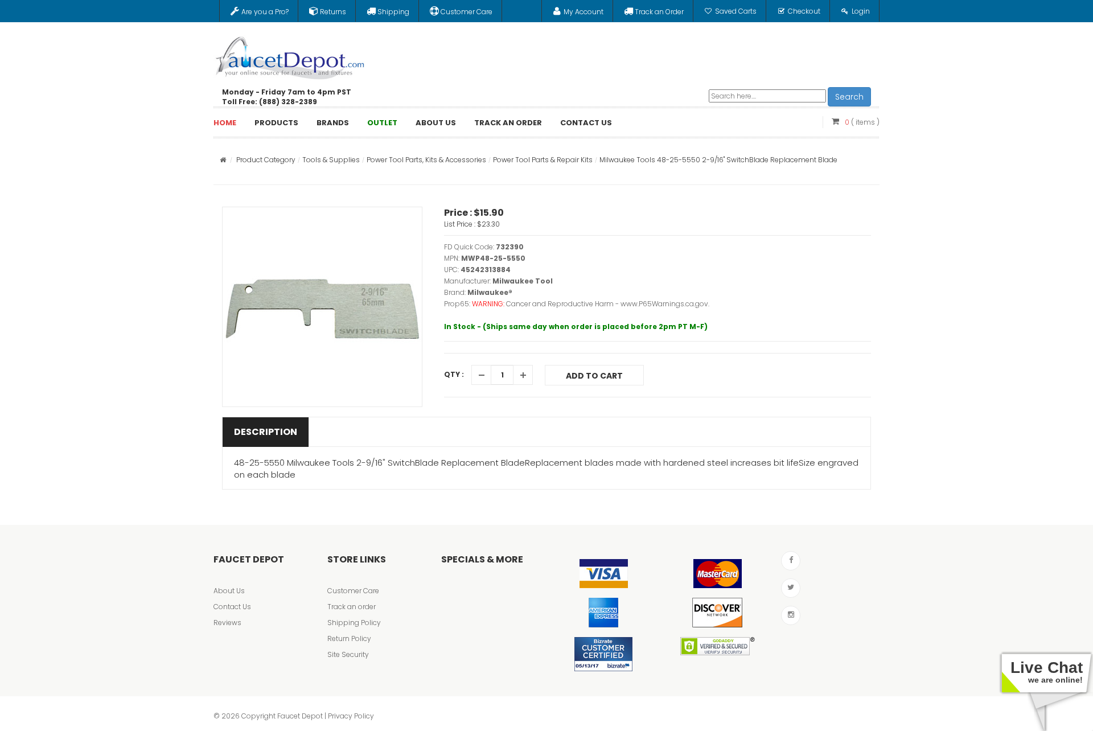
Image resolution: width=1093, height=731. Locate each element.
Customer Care (353, 591)
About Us (229, 591)
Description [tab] (265, 431)
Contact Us (232, 606)
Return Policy (349, 638)
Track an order (351, 606)
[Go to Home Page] (222, 159)
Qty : (454, 374)
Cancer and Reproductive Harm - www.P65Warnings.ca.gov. (607, 304)
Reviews (227, 622)
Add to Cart (594, 375)
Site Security (348, 654)
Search (849, 96)
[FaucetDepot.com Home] (290, 55)
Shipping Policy (354, 622)
